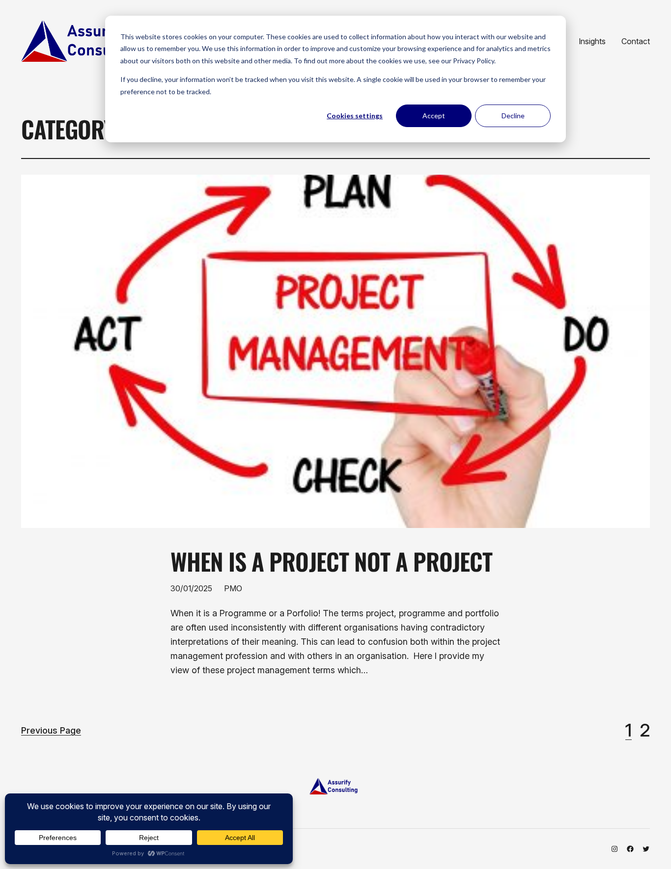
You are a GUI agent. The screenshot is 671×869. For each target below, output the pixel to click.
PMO (233, 588)
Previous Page (51, 730)
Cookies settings (355, 115)
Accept (433, 115)
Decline (513, 115)
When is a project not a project (331, 561)
